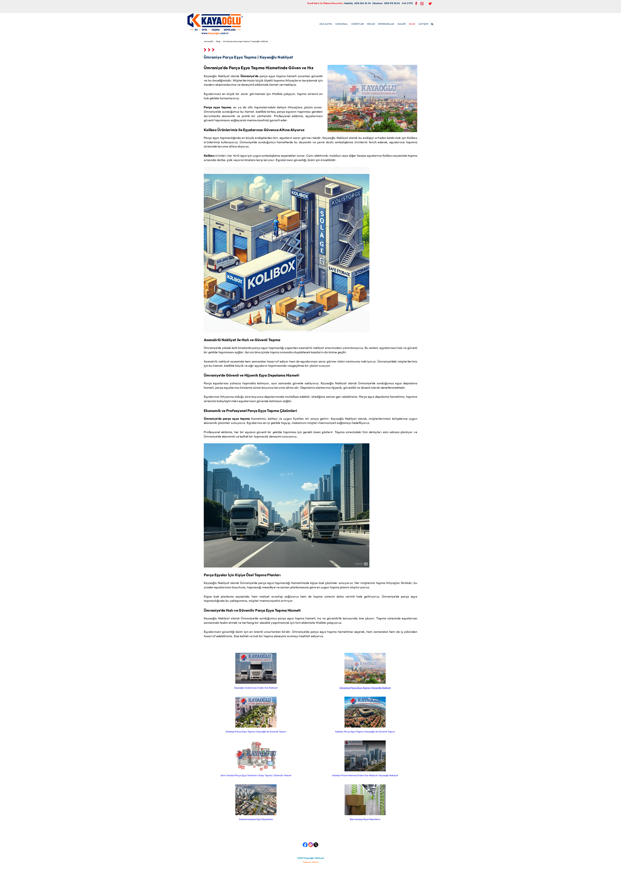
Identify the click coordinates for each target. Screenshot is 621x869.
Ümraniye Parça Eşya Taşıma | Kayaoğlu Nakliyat (365, 687)
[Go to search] (432, 24)
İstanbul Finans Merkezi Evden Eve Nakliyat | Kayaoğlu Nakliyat (365, 775)
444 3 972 (407, 3)
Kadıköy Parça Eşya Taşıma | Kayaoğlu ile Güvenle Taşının (365, 731)
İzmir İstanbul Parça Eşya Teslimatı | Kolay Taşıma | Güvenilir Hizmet (256, 775)
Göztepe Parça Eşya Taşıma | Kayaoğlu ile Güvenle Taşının (256, 731)
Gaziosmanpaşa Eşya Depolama (256, 819)
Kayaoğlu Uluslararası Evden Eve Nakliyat (256, 687)
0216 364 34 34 (362, 3)
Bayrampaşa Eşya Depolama (365, 819)
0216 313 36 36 (392, 3)
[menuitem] (325, 24)
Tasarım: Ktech (310, 862)
